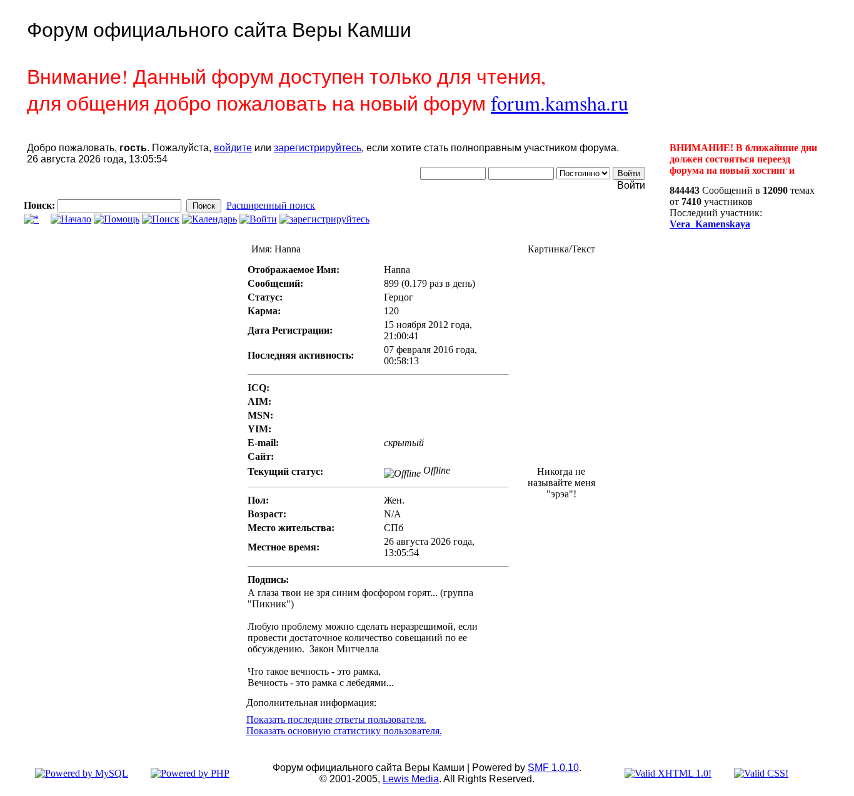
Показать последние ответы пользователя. (336, 719)
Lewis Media (411, 779)
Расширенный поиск (270, 205)
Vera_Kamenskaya (710, 224)
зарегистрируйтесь (317, 147)
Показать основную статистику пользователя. (344, 730)
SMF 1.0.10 (553, 767)
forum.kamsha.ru (559, 102)
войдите (233, 147)
